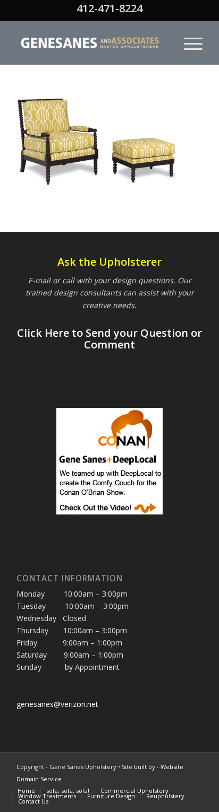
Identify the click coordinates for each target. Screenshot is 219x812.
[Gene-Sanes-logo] (90, 43)
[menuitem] (188, 43)
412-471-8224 (109, 8)
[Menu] (188, 43)
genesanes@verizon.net (57, 704)
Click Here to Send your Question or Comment (109, 339)
